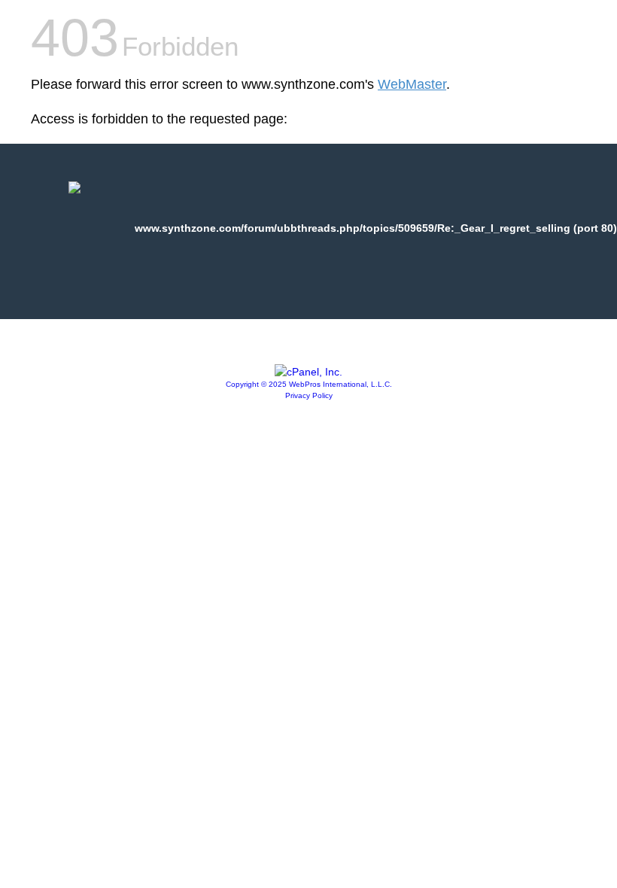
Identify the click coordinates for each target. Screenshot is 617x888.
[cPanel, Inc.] (308, 372)
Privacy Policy (309, 395)
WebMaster (412, 84)
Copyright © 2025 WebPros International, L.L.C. (309, 384)
